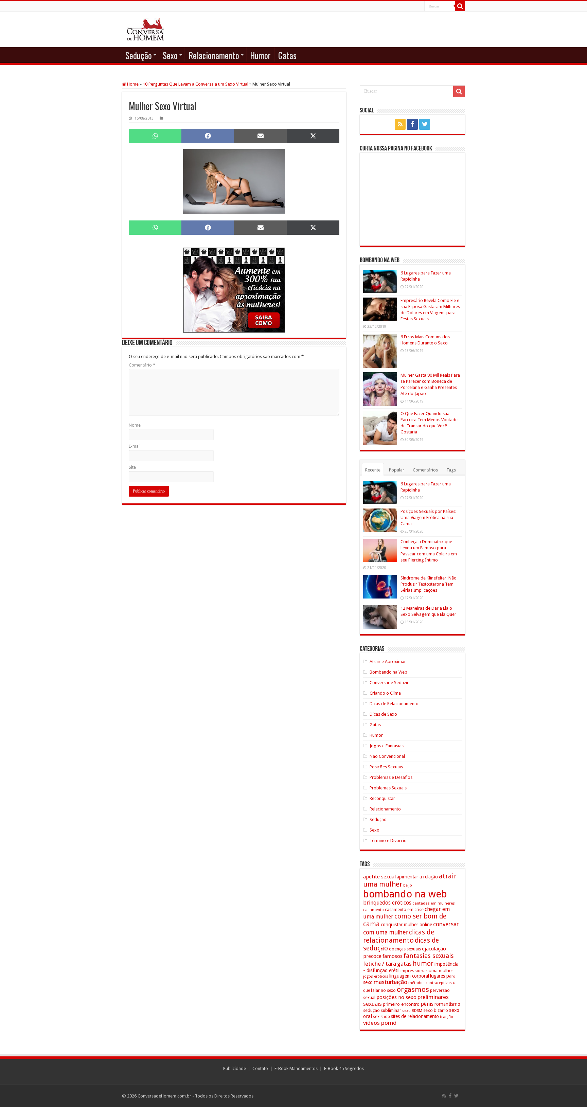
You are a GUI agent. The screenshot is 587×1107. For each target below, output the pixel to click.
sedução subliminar (382, 1010)
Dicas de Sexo (383, 714)
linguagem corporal (409, 976)
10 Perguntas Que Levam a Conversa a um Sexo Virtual (195, 84)
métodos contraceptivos (430, 983)
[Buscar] (460, 6)
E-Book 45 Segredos (344, 1068)
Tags (451, 469)
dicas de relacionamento (398, 936)
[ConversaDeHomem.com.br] (145, 29)
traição (446, 1016)
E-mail (135, 446)
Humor (260, 55)
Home (132, 84)
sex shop (381, 1016)
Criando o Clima (385, 693)
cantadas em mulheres (433, 903)
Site (132, 467)
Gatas (287, 55)
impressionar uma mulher (427, 970)
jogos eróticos (375, 976)
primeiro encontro (401, 1004)
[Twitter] (424, 124)
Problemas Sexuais (388, 787)
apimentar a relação (417, 876)
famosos (393, 956)
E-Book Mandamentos (296, 1068)
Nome (135, 425)
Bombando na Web (388, 672)
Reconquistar (382, 798)
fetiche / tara (379, 963)
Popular (396, 469)
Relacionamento (214, 55)
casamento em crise (404, 909)
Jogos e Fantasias (387, 745)
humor (423, 963)
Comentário (142, 365)
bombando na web (405, 894)
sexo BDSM (412, 1010)
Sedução (138, 55)
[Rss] (400, 124)
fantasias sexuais (429, 956)
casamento (373, 909)
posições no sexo (396, 997)
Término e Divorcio (388, 840)
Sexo (170, 55)
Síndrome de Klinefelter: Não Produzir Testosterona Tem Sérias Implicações (429, 584)
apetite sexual (379, 877)
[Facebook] (412, 124)
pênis (427, 1004)
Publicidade (234, 1068)
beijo (407, 885)
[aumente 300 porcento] (234, 289)
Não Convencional (387, 756)
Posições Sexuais (386, 766)
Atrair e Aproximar (388, 661)
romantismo (447, 1004)
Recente (372, 469)
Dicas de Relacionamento (394, 703)
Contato (260, 1068)
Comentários (425, 469)
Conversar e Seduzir (389, 682)
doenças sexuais (405, 948)
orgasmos (413, 989)
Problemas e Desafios (391, 777)
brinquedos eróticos (387, 903)
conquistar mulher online (406, 924)
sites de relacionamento (415, 1016)
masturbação (390, 982)
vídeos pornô (379, 1022)
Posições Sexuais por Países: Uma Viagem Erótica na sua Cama (428, 517)
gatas (404, 963)
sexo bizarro (435, 1010)
